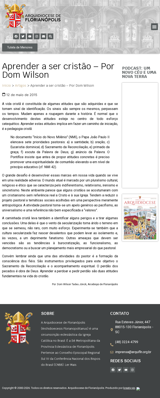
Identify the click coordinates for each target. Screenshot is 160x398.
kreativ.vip (129, 387)
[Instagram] (37, 36)
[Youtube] (30, 36)
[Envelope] (43, 36)
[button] (154, 26)
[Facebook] (16, 36)
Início (6, 85)
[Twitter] (23, 36)
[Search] (50, 36)
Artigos (20, 85)
